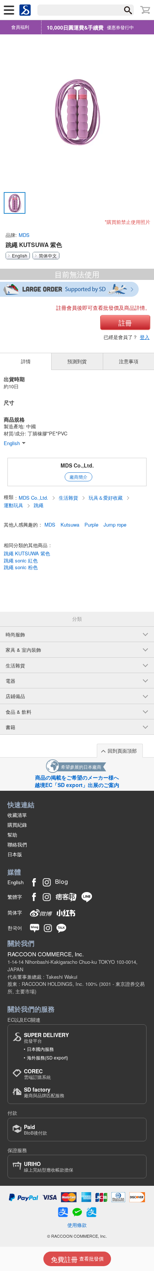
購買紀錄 (17, 824)
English (19, 256)
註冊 (125, 322)
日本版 (14, 854)
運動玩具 (14, 505)
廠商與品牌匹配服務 (44, 1092)
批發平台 (46, 1037)
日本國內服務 (40, 1049)
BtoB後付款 (35, 1129)
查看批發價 (77, 1259)
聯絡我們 (17, 844)
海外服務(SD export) (47, 1057)
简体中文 (48, 256)
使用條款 (77, 1224)
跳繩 (38, 505)
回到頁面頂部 (122, 750)
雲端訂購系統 (37, 1074)
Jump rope (115, 524)
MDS (24, 234)
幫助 (12, 834)
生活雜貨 (69, 497)
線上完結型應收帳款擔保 (48, 1166)
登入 (145, 336)
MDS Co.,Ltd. (77, 465)
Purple (91, 524)
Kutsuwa (70, 524)
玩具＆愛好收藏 (106, 497)
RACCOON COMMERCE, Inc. (45, 954)
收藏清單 (17, 814)
